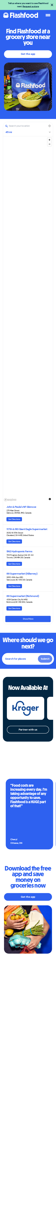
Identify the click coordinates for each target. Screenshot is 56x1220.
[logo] (20, 15)
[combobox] (25, 126)
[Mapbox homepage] (10, 499)
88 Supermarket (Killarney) (21, 573)
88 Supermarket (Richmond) (22, 596)
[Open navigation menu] (48, 15)
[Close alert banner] (52, 5)
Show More (28, 618)
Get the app (28, 54)
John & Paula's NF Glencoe (21, 507)
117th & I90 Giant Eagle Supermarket (26, 529)
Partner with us (28, 729)
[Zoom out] (49, 144)
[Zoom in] (49, 140)
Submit (45, 659)
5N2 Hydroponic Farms (19, 551)
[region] (28, 319)
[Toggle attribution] (50, 499)
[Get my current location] (49, 126)
